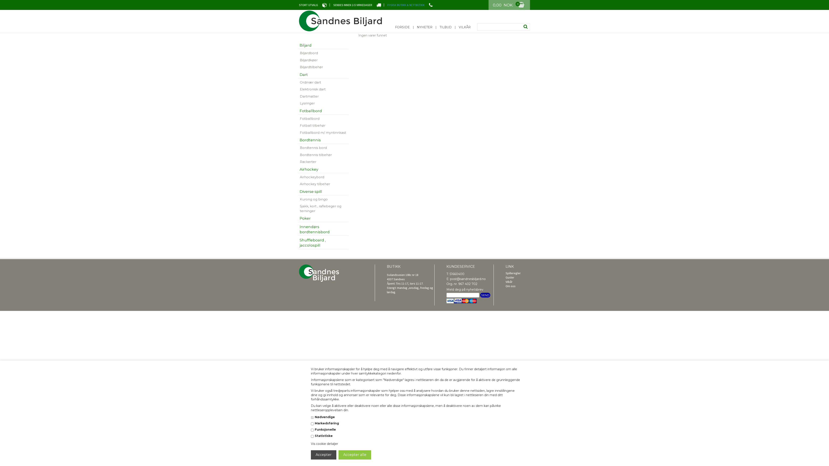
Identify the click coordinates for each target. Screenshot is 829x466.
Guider (510, 277)
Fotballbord (310, 118)
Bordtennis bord (313, 148)
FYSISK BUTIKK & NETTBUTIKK (406, 5)
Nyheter (424, 27)
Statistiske (324, 436)
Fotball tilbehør (312, 125)
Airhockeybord (312, 177)
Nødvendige (325, 417)
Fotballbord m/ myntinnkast (323, 133)
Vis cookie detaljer (324, 444)
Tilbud (446, 27)
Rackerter (308, 162)
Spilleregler (513, 273)
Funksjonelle (325, 429)
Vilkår (465, 27)
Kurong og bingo (314, 199)
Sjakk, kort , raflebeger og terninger (320, 208)
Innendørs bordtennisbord (315, 229)
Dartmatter (309, 96)
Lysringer (307, 103)
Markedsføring (327, 423)
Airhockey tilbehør (315, 184)
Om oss (511, 286)
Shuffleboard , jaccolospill (313, 242)
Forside (402, 27)
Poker (305, 218)
